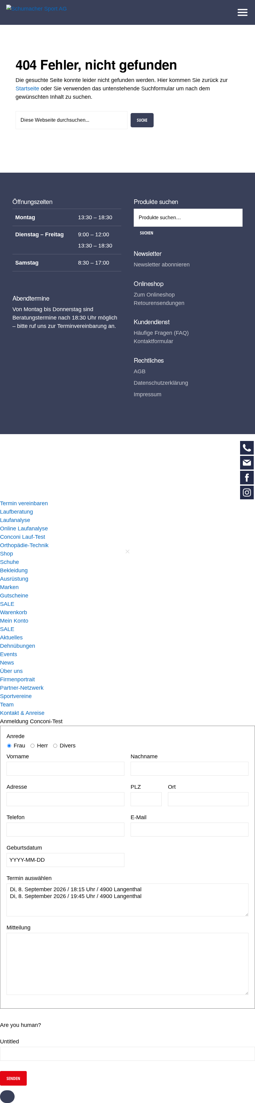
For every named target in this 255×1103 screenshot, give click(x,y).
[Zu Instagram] (247, 492)
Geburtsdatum (24, 848)
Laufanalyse (15, 520)
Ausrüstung (14, 579)
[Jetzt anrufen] (247, 448)
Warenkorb (13, 612)
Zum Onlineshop (154, 295)
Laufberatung (16, 512)
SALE (7, 604)
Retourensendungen (159, 303)
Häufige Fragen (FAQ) (161, 333)
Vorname (18, 756)
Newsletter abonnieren (162, 264)
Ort (172, 787)
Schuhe (9, 562)
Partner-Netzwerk (22, 688)
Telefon (16, 817)
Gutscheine (14, 595)
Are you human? (20, 1025)
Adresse (17, 787)
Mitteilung (18, 927)
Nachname (144, 756)
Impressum (147, 394)
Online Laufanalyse (24, 528)
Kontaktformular (153, 341)
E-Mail (138, 817)
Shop (6, 554)
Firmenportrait (17, 679)
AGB (140, 371)
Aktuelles (11, 637)
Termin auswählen (29, 878)
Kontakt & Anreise (22, 713)
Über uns (11, 671)
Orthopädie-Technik (24, 545)
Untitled (9, 1041)
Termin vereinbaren (24, 503)
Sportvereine (16, 696)
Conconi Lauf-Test (22, 537)
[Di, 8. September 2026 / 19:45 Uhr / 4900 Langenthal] (127, 896)
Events (8, 654)
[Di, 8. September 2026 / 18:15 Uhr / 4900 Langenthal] (127, 889)
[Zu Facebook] (247, 477)
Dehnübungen (17, 646)
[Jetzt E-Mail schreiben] (247, 463)
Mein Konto (14, 621)
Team (7, 704)
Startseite (27, 88)
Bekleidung (14, 570)
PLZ (136, 787)
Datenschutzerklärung (161, 383)
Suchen (146, 233)
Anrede (16, 736)
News (7, 663)
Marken (9, 587)
